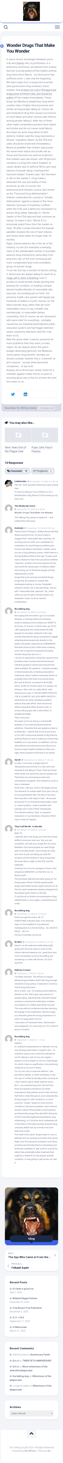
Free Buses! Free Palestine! (27, 1308)
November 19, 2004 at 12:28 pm (31, 914)
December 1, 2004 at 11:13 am (31, 1040)
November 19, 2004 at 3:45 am (31, 509)
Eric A (16, 1360)
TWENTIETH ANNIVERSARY (36, 1360)
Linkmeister (21, 481)
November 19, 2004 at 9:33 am (41, 528)
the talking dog (22, 609)
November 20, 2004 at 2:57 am (39, 942)
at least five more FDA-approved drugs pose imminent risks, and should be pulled (31, 94)
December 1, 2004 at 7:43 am (30, 973)
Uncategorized (46, 408)
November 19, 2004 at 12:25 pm (31, 830)
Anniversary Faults (40, 1354)
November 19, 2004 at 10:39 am (31, 612)
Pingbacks (44, 471)
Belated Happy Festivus (25, 1298)
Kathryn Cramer (23, 970)
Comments (18, 471)
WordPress (30, 1451)
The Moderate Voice (25, 506)
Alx (49, 1451)
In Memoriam (20, 1327)
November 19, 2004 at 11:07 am (38, 760)
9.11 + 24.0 (18, 1317)
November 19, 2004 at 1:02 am (44, 481)
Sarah (18, 760)
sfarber (33, 408)
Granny (20, 63)
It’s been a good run (23, 1288)
